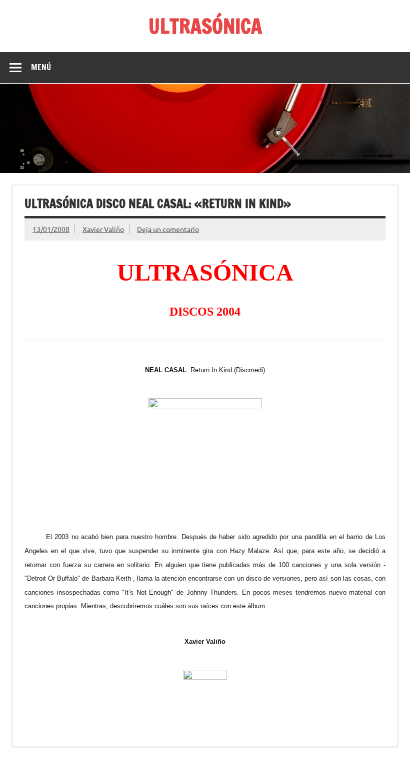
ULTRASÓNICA (205, 26)
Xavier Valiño (103, 228)
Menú (41, 67)
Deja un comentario (168, 228)
